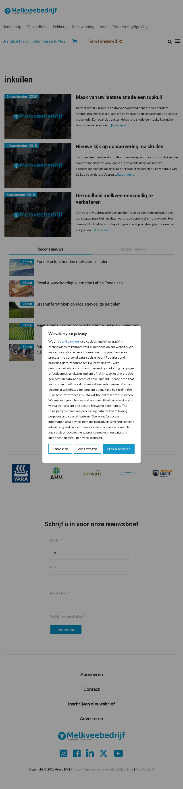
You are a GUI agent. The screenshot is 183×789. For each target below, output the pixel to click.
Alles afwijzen (87, 449)
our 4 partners (70, 341)
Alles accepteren (119, 449)
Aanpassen (60, 449)
